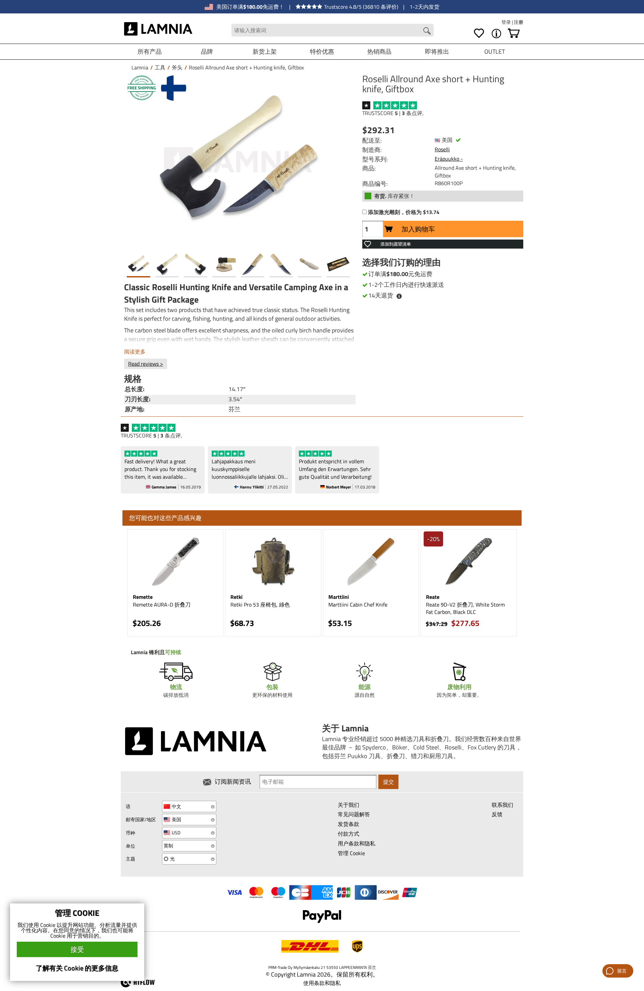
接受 (77, 949)
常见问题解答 (354, 814)
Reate (432, 597)
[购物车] (514, 33)
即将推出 (437, 51)
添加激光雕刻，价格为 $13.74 (403, 212)
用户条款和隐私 (356, 843)
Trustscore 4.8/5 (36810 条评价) (361, 7)
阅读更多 (135, 352)
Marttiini (338, 597)
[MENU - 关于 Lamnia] (496, 33)
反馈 (497, 814)
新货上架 (265, 51)
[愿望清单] (479, 33)
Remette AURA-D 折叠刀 (162, 605)
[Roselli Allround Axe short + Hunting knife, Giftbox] (238, 162)
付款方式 (348, 834)
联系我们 (502, 805)
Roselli (442, 149)
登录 (506, 21)
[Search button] (427, 31)
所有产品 (150, 51)
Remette (143, 597)
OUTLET (494, 51)
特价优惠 (322, 51)
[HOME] (158, 30)
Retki (236, 597)
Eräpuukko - (449, 159)
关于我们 (348, 805)
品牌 (207, 51)
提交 (388, 782)
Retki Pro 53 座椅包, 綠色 (260, 605)
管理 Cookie (351, 853)
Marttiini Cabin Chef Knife (357, 605)
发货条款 (348, 824)
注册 (518, 21)
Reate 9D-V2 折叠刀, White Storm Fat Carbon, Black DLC (465, 608)
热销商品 (379, 51)
